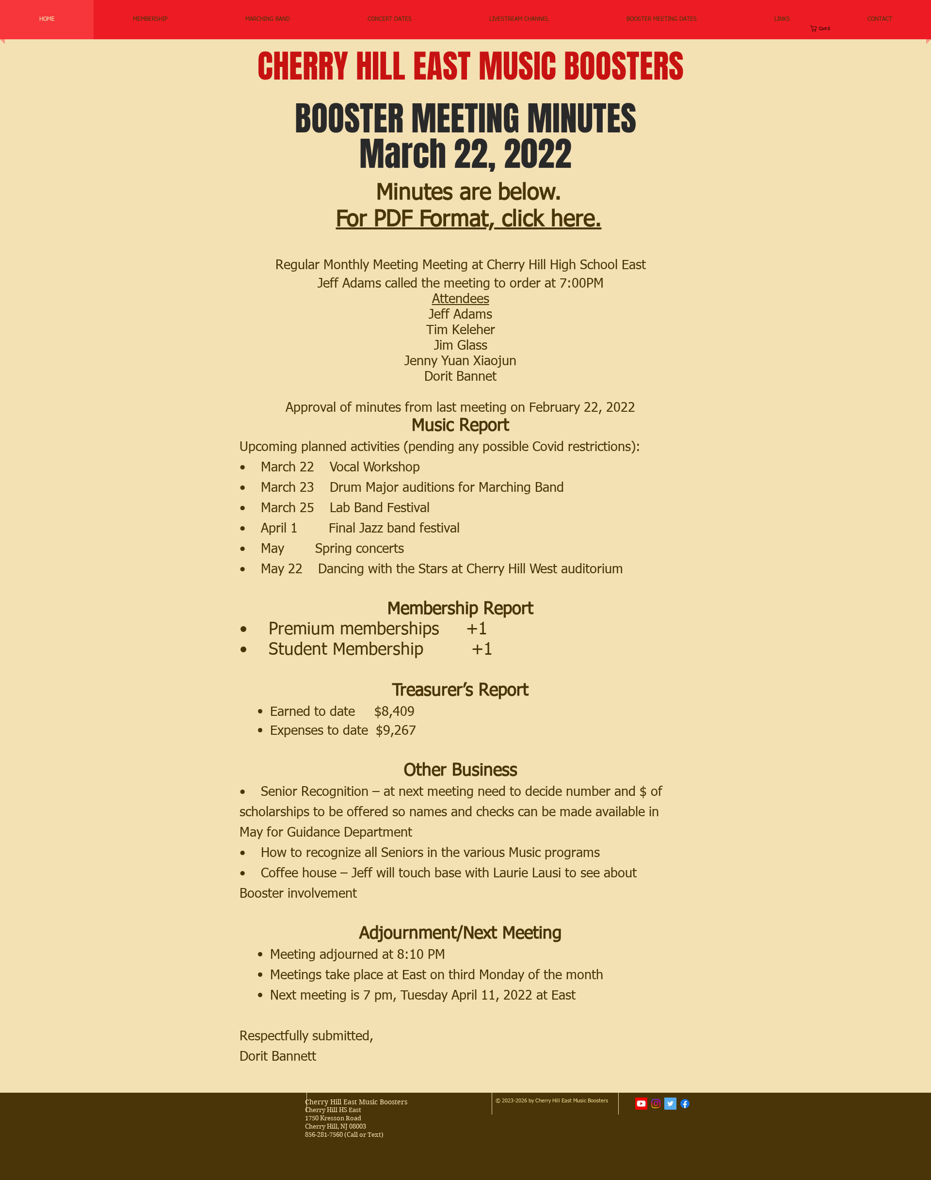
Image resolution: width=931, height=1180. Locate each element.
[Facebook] (685, 1104)
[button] (268, 19)
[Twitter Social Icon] (670, 1104)
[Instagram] (656, 1104)
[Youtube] (641, 1104)
